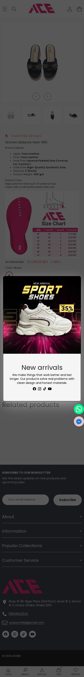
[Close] (73, 283)
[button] (79, 421)
